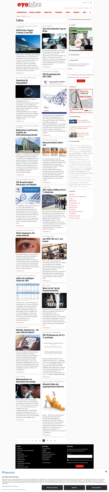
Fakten (24, 16)
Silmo (80, 180)
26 (40, 440)
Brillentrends (75, 157)
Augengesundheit (85, 145)
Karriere (76, 12)
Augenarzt (78, 145)
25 (36, 440)
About (71, 8)
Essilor (79, 161)
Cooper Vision (85, 157)
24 (32, 440)
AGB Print (73, 214)
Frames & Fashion (35, 12)
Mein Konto (67, 8)
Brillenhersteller (83, 153)
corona (72, 159)
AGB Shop (73, 209)
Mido (71, 175)
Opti (72, 179)
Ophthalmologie (87, 177)
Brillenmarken (79, 155)
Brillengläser (46, 458)
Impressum (73, 205)
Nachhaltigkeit (75, 177)
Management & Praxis (79, 172)
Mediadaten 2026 (75, 203)
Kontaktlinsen (78, 169)
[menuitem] (22, 12)
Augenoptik (73, 147)
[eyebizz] (29, 5)
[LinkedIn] (91, 2)
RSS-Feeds (73, 201)
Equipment (72, 161)
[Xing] (88, 2)
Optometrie (80, 179)
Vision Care (48, 12)
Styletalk (84, 182)
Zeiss (79, 186)
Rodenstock (74, 180)
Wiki (91, 8)
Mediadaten (80, 8)
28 (47, 440)
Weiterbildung (77, 184)
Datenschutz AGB (75, 216)
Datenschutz (73, 207)
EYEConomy (58, 12)
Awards (79, 149)
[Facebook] (84, 2)
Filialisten (83, 167)
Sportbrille (76, 182)
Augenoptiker (80, 147)
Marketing (86, 173)
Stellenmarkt (46, 462)
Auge (72, 145)
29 (51, 440)
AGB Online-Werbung (76, 211)
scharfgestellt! (22, 12)
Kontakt (75, 8)
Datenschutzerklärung (83, 77)
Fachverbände (79, 165)
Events (68, 12)
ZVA (84, 186)
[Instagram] (86, 2)
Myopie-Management (80, 175)
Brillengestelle (76, 151)
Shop (84, 12)
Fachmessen (78, 163)
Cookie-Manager (75, 218)
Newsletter (86, 8)
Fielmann (76, 167)
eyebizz (19, 16)
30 (54, 440)
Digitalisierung (83, 159)
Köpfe (44, 450)
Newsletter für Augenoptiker (78, 196)
